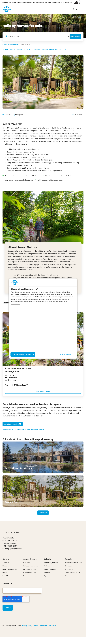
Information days (30, 576)
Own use (68, 566)
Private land (69, 576)
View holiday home (43, 391)
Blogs (5, 566)
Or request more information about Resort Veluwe (23, 430)
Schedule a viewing (40, 49)
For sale (27, 49)
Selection (48, 559)
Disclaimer (52, 626)
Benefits (6, 576)
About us (6, 563)
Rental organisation (10, 569)
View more (43, 513)
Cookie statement (40, 626)
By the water (49, 576)
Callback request (29, 572)
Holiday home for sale (73, 563)
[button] (73, 9)
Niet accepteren (65, 354)
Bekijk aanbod (75, 36)
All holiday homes (51, 563)
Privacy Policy (27, 626)
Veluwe (47, 566)
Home (5, 45)
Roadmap (6, 572)
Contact (26, 563)
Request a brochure (57, 49)
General (6, 559)
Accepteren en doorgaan (22, 354)
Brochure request (29, 569)
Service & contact (30, 559)
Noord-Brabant (50, 569)
